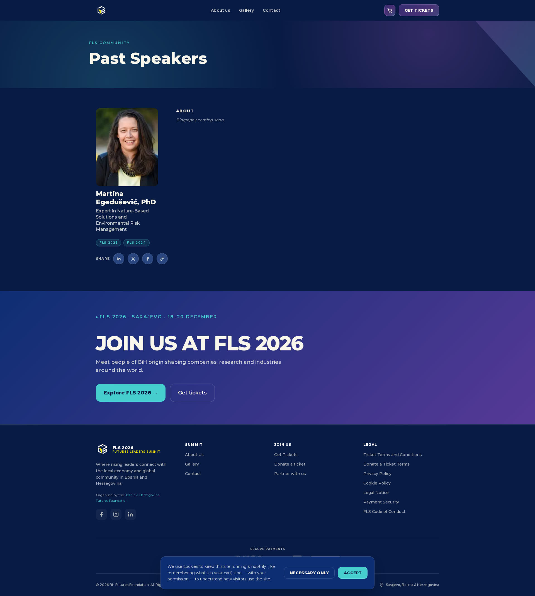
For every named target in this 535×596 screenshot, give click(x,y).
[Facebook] (101, 514)
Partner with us (290, 473)
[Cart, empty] (389, 10)
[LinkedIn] (130, 514)
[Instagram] (115, 514)
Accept (353, 572)
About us (220, 10)
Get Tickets (286, 454)
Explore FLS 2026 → (131, 393)
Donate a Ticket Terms (386, 464)
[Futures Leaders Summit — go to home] (101, 10)
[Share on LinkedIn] (118, 258)
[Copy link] (162, 258)
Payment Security (381, 502)
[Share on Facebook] (147, 258)
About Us (194, 454)
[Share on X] (133, 258)
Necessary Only (309, 572)
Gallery (246, 10)
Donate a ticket (289, 464)
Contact (271, 10)
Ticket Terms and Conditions (392, 454)
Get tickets (192, 393)
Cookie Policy (377, 483)
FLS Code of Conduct (384, 511)
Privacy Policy (377, 473)
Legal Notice (376, 492)
